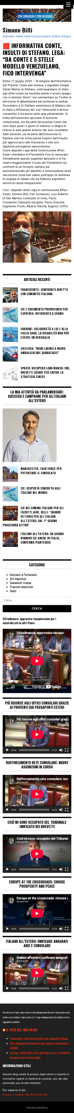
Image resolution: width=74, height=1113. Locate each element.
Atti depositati (18, 579)
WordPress (43, 1107)
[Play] (7, 750)
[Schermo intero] (66, 750)
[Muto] (61, 750)
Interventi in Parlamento (23, 575)
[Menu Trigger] (68, 4)
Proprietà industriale (21, 587)
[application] (37, 734)
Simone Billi (17, 30)
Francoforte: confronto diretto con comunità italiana (39, 1038)
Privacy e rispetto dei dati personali (25, 1094)
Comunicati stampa (20, 583)
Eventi (13, 591)
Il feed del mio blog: (22, 1029)
